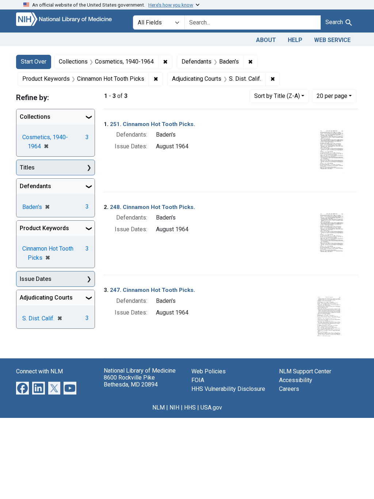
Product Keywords (44, 228)
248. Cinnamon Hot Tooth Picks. (152, 207)
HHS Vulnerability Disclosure (228, 388)
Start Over (33, 61)
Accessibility (295, 380)
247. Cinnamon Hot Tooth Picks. (152, 290)
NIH (174, 407)
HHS (190, 407)
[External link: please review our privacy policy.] (22, 387)
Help (295, 40)
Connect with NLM (39, 371)
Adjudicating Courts (46, 297)
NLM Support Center (305, 371)
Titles (27, 167)
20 (332, 95)
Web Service (332, 40)
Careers (289, 388)
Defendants (35, 186)
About (266, 40)
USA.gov (211, 407)
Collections (35, 116)
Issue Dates (35, 278)
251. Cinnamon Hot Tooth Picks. (152, 124)
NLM (158, 407)
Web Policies (208, 371)
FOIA (197, 380)
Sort (277, 95)
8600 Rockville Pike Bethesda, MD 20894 (131, 381)
